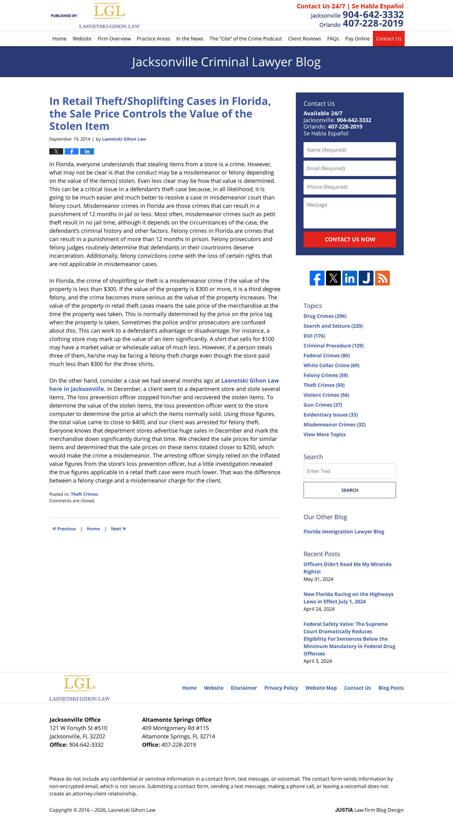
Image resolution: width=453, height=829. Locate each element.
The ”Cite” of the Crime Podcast (246, 38)
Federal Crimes (327, 355)
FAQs (333, 38)
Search (349, 490)
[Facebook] (317, 278)
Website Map (321, 687)
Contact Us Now (350, 239)
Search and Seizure (333, 325)
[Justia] (366, 278)
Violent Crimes (326, 395)
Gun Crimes (323, 404)
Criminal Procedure (334, 345)
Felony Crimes (326, 375)
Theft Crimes (84, 494)
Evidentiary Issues (331, 414)
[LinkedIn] (349, 278)
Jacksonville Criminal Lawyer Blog (94, 15)
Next (118, 528)
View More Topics (325, 434)
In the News (189, 38)
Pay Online (357, 38)
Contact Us (389, 38)
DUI (314, 335)
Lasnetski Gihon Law (131, 809)
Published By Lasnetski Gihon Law (350, 15)
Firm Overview (114, 38)
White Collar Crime (331, 365)
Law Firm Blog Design (369, 809)
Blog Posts (391, 687)
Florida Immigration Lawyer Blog (344, 531)
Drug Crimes (325, 316)
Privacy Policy (281, 687)
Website (82, 38)
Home (59, 38)
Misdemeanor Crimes (334, 424)
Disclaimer (244, 687)
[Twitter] (333, 278)
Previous (64, 528)
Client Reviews (304, 38)
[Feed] (382, 278)
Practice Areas (153, 38)
